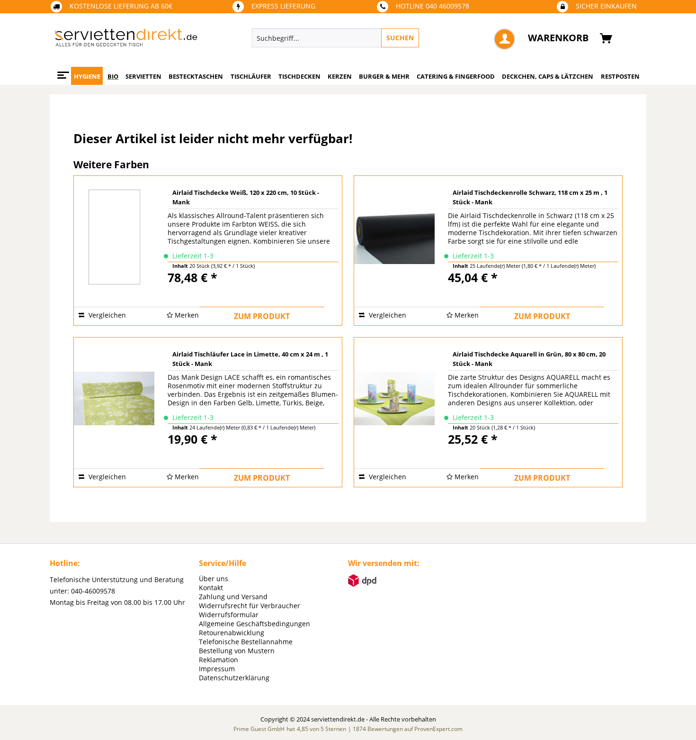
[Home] (61, 71)
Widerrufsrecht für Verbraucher (249, 605)
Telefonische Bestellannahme (246, 641)
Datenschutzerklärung (234, 677)
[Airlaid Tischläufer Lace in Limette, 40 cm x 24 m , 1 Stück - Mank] (114, 397)
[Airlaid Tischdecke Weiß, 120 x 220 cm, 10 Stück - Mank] (114, 235)
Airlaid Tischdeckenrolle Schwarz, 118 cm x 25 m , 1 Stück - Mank (530, 197)
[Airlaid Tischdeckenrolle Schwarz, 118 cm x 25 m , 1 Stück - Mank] (394, 235)
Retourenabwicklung (231, 632)
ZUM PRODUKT (262, 316)
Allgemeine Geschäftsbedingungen (254, 623)
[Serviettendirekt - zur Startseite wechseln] (125, 40)
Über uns (213, 578)
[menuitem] (379, 37)
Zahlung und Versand (233, 596)
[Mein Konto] (504, 39)
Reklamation (218, 659)
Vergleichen (106, 315)
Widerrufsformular (229, 614)
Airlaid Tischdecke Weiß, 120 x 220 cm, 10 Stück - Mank (245, 197)
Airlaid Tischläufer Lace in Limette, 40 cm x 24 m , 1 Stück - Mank (250, 359)
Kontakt (211, 587)
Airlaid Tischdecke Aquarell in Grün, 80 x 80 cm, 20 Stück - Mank (529, 359)
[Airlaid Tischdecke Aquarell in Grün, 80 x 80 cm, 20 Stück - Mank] (394, 397)
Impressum (217, 668)
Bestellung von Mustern (237, 650)
